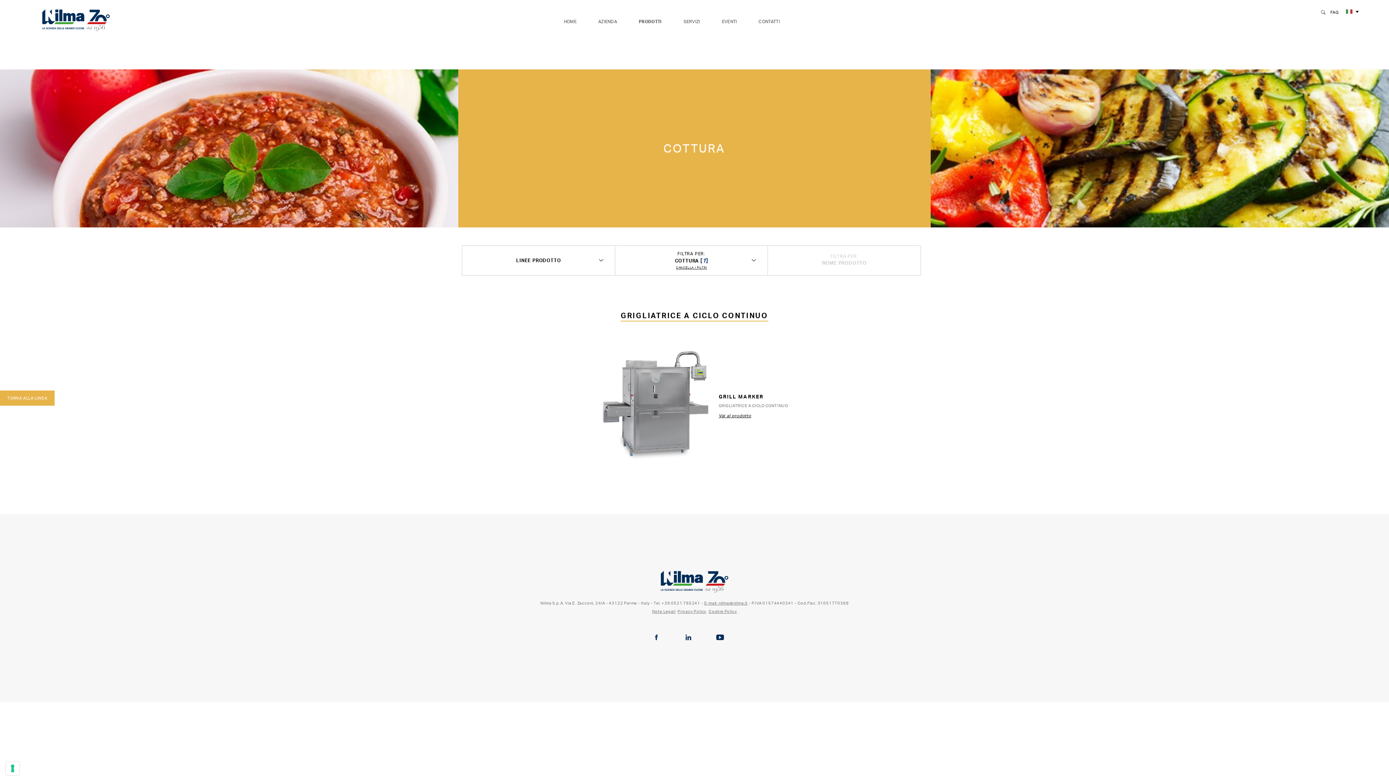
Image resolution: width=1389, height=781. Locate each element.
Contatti (769, 21)
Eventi (729, 21)
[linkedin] (688, 637)
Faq (1334, 12)
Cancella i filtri (691, 267)
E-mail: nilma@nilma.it (726, 603)
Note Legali (664, 611)
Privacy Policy (691, 611)
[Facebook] (656, 637)
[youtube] (720, 637)
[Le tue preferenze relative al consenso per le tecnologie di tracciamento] (13, 768)
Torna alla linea (27, 398)
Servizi (692, 21)
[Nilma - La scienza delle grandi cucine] (76, 18)
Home (570, 21)
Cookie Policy (723, 611)
